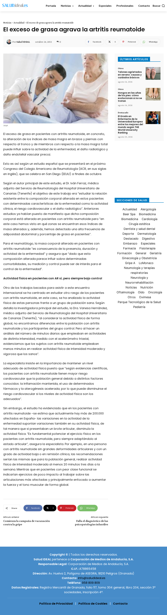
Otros (120, 68)
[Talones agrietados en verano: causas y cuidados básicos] (153, 73)
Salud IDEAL (23, 42)
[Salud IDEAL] (9, 41)
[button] (159, 5)
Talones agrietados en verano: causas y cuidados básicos (130, 74)
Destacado (123, 112)
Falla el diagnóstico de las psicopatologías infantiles (91, 522)
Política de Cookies (92, 603)
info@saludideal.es (91, 578)
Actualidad (19, 22)
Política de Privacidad (56, 603)
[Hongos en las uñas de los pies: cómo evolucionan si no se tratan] (153, 94)
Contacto (120, 603)
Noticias (7, 22)
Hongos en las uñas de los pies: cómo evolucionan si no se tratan (130, 97)
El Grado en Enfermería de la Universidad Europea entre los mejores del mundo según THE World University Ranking (130, 124)
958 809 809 (91, 583)
